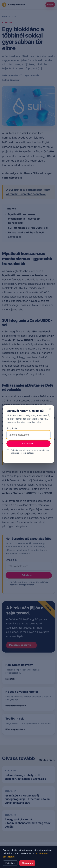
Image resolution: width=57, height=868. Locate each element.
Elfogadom (27, 863)
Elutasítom (10, 863)
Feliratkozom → (28, 443)
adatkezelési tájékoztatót (22, 453)
